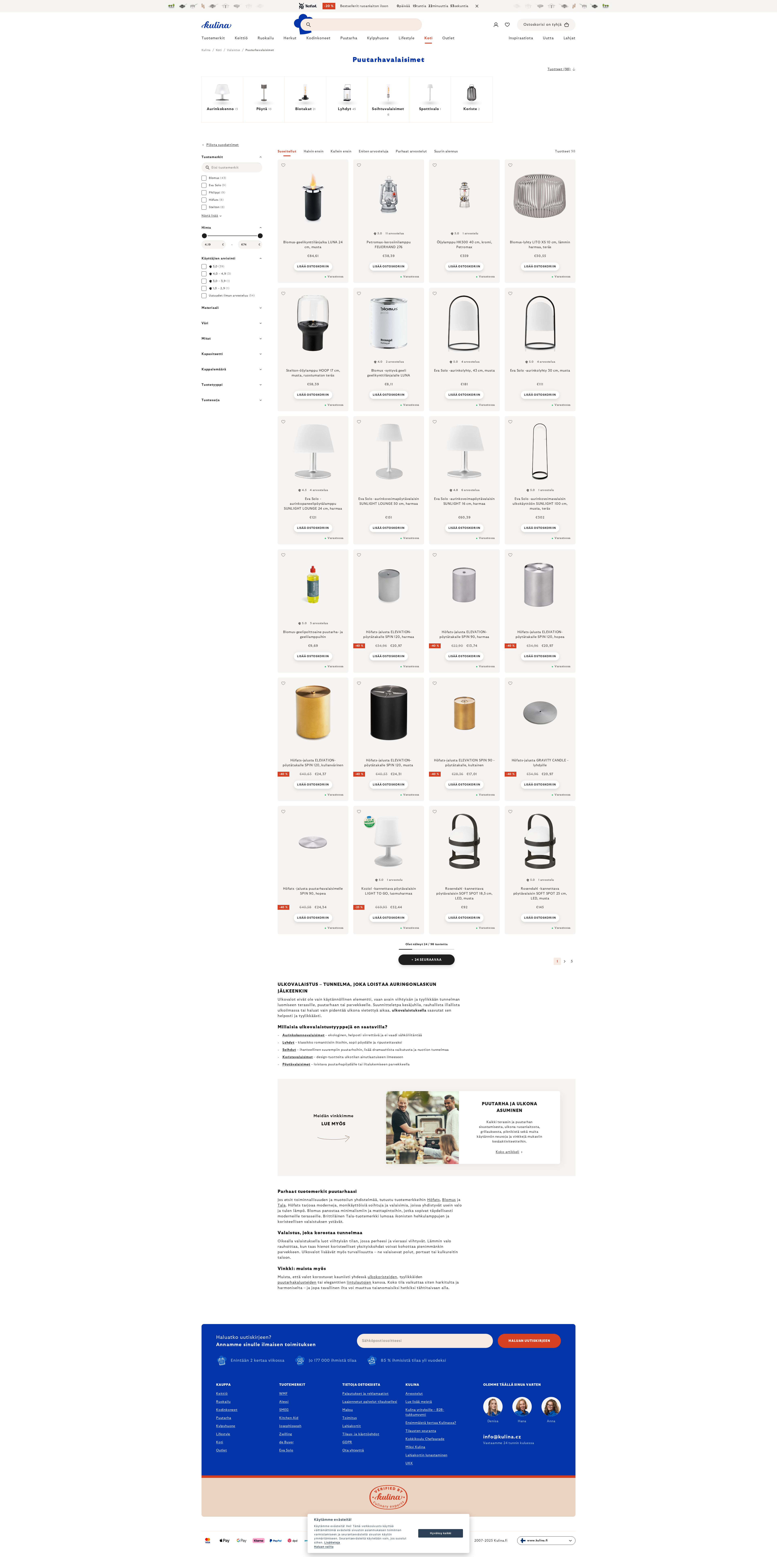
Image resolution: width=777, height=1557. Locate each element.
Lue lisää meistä (418, 1401)
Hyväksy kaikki (440, 1533)
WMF (283, 1393)
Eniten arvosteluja (373, 151)
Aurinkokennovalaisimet (303, 1035)
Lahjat (569, 38)
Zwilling (285, 1434)
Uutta (548, 38)
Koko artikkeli (507, 1152)
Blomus (449, 1200)
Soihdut (289, 1049)
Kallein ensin (341, 151)
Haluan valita (323, 1546)
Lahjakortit (351, 1426)
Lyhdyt (288, 1042)
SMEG (284, 1409)
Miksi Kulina (415, 1447)
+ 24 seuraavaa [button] (426, 959)
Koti (219, 1442)
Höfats (433, 1200)
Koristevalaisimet (297, 1057)
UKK (409, 1463)
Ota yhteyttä (353, 1450)
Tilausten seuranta (420, 1431)
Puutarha (223, 1418)
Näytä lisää (210, 215)
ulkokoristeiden (382, 1277)
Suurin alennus (446, 151)
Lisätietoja (332, 1542)
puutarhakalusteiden (297, 1282)
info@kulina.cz (502, 1437)
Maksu (347, 1409)
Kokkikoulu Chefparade (425, 1439)
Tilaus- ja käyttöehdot (360, 1434)
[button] (426, 152)
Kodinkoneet (227, 1409)
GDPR (347, 1442)
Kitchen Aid (288, 1418)
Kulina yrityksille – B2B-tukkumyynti (424, 1412)
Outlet (221, 1450)
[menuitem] (213, 39)
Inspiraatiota (521, 38)
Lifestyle (223, 1434)
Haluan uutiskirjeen (529, 1340)
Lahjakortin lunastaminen (426, 1455)
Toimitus (349, 1418)
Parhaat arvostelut (411, 151)
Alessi (284, 1401)
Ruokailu (223, 1401)
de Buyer (286, 1442)
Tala (282, 1205)
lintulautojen (359, 1282)
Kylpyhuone (225, 1426)
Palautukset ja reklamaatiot (365, 1393)
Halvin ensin (314, 151)
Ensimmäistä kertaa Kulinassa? (430, 1422)
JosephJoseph (290, 1426)
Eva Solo (286, 1450)
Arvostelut (414, 1393)
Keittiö (222, 1393)
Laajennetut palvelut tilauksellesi (369, 1401)
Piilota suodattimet (222, 145)
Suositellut (287, 151)
